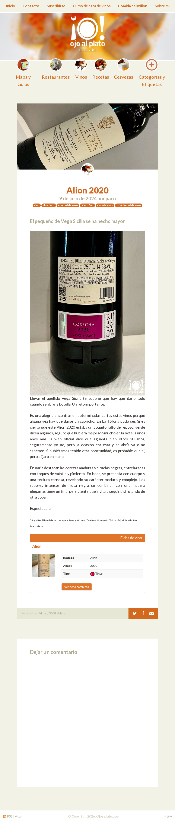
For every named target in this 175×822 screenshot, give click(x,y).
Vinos (43, 613)
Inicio (10, 6)
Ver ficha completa (76, 587)
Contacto (31, 6)
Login (168, 816)
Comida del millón (132, 6)
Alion (36, 546)
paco (111, 198)
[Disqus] (87, 719)
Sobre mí (162, 6)
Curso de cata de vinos (92, 6)
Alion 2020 (87, 190)
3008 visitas (57, 613)
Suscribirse (56, 6)
